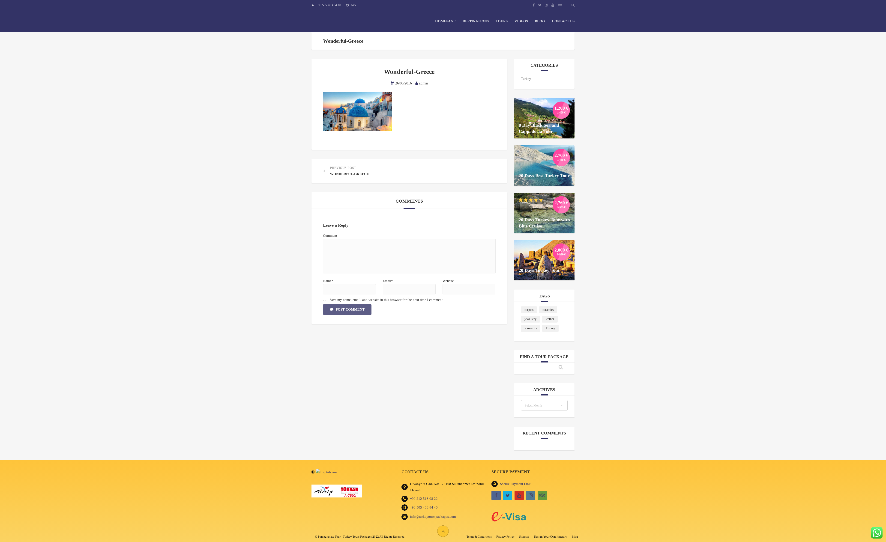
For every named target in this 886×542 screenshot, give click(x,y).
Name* (328, 281)
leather (549, 319)
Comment (330, 235)
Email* (388, 281)
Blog (540, 21)
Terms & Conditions (479, 536)
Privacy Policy (505, 536)
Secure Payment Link (515, 484)
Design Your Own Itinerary (550, 536)
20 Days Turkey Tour (539, 270)
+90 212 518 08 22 (424, 498)
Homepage (445, 21)
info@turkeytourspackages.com (433, 516)
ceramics (548, 309)
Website (448, 281)
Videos (521, 21)
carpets (528, 309)
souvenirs (530, 328)
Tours (502, 21)
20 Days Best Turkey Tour (544, 175)
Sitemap (524, 536)
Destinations (476, 21)
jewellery (530, 319)
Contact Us (563, 21)
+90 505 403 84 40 (424, 507)
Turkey (526, 79)
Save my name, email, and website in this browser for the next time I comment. (386, 300)
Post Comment (350, 309)
